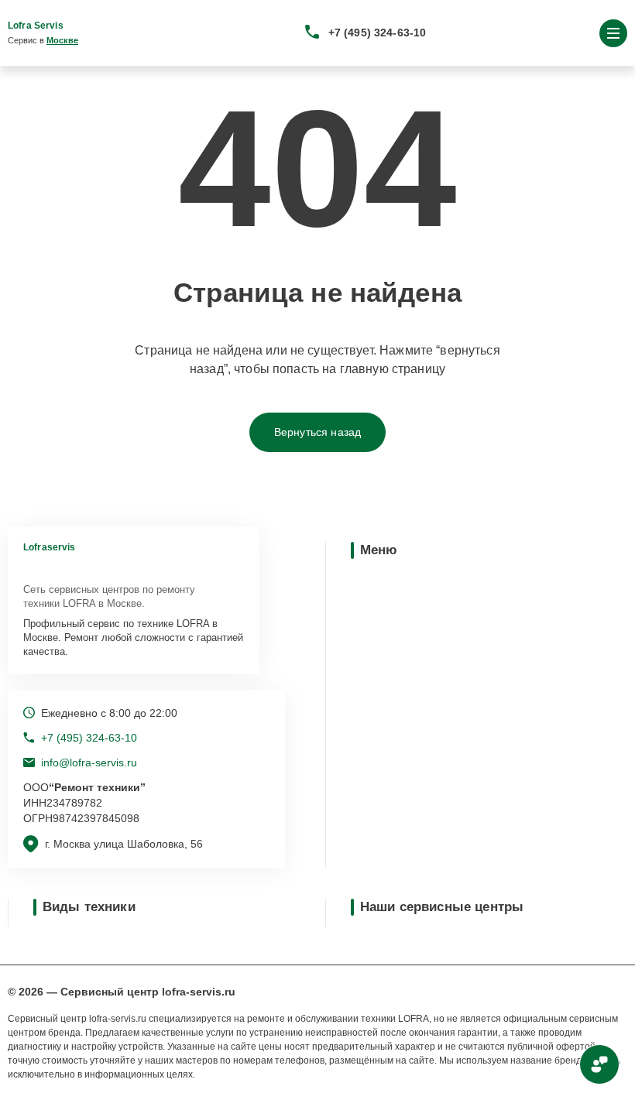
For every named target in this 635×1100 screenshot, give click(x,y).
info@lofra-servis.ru (89, 762)
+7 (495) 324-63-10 (377, 32)
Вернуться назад (317, 432)
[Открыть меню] (613, 33)
